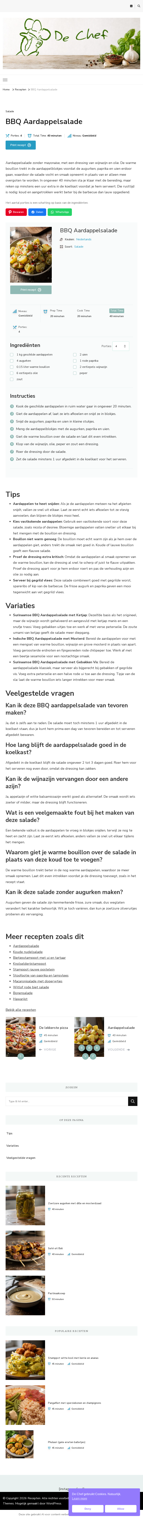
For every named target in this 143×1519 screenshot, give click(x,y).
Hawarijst (20, 999)
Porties (107, 346)
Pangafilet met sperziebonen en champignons (74, 1403)
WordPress (53, 1503)
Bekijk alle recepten (21, 1010)
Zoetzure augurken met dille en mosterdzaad (74, 1203)
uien (84, 355)
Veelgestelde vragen (20, 1158)
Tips (9, 1133)
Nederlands (83, 239)
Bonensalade (23, 993)
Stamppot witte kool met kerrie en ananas (73, 1358)
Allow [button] (120, 1508)
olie (27, 373)
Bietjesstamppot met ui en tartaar (39, 957)
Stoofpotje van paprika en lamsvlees (41, 975)
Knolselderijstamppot (29, 963)
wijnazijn (93, 367)
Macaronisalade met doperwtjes (37, 981)
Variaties (12, 1146)
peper (83, 373)
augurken (24, 361)
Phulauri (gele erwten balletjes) (66, 1442)
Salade (10, 111)
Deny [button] (88, 1508)
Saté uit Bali (55, 1248)
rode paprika (89, 361)
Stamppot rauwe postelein (34, 969)
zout (20, 379)
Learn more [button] (79, 1498)
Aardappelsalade (26, 946)
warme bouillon (33, 367)
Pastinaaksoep (56, 1293)
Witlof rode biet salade (31, 987)
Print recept (18, 145)
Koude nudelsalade (28, 952)
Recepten (34, 1498)
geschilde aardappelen (35, 355)
